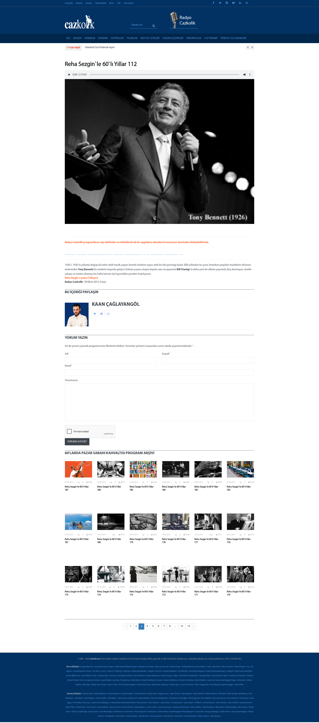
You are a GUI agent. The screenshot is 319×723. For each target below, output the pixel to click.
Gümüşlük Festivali (124, 676)
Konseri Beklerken (171, 680)
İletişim (89, 3)
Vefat (197, 685)
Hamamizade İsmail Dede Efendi (123, 703)
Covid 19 (110, 671)
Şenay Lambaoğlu (212, 712)
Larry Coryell (151, 707)
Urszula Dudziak (190, 716)
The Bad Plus (110, 716)
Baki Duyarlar (187, 694)
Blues (111, 3)
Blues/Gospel (240, 667)
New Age (86, 685)
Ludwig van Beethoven (180, 707)
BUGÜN (77, 38)
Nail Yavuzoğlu (230, 707)
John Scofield (233, 703)
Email (68, 366)
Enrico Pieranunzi (219, 698)
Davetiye (118, 671)
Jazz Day (116, 680)
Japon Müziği (106, 680)
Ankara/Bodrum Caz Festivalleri (194, 667)
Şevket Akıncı (225, 712)
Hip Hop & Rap (204, 676)
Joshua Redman (245, 703)
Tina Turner (120, 716)
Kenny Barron (103, 707)
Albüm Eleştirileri (172, 38)
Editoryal (127, 671)
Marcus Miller (196, 707)
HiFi (119, 3)
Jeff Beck (198, 703)
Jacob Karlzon (177, 703)
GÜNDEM (103, 38)
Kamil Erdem (70, 707)
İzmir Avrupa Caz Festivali (90, 680)
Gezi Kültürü (86, 676)
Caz (248, 667)
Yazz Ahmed (215, 716)
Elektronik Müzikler (139, 671)
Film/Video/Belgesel (197, 671)
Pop (115, 685)
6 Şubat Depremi (86, 667)
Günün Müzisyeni (153, 676)
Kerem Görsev (127, 707)
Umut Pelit (178, 716)
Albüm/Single (175, 667)
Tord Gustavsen (156, 716)
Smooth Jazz (174, 685)
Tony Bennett (144, 716)
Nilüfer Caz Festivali (98, 685)
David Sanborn (144, 698)
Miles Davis (219, 707)
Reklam (79, 3)
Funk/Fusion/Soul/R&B (243, 671)
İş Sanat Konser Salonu (220, 676)
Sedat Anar (200, 712)
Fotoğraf (229, 671)
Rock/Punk (156, 685)
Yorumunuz (71, 380)
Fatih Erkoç (244, 698)
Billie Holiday (232, 694)
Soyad (166, 354)
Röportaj (164, 685)
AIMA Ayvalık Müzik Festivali (126, 667)
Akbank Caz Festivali (146, 667)
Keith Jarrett (92, 707)
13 (188, 626)
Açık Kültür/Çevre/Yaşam (104, 667)
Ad (67, 354)
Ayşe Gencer (164, 694)
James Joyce (188, 703)
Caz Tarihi (96, 671)
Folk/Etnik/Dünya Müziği (215, 671)
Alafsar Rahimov (100, 694)
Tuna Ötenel (168, 716)
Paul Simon (129, 712)
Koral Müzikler (200, 680)
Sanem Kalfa (162, 712)
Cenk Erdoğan (89, 698)
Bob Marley (243, 694)
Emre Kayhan (206, 698)
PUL (68, 38)
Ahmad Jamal (87, 694)
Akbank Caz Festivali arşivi (99, 47)
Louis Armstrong (164, 707)
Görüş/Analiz (103, 676)
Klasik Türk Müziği (149, 680)
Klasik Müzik (100, 3)
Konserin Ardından (186, 680)
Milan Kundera (208, 707)
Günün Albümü (139, 676)
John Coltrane (221, 703)
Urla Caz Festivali (186, 685)
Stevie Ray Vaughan (239, 712)
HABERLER (89, 38)
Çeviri (103, 671)
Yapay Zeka (204, 685)
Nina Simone (243, 707)
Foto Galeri (128, 3)
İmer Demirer (154, 703)
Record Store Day (143, 685)
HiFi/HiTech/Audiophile (189, 676)
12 (181, 626)
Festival (158, 671)
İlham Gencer (142, 703)
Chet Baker (112, 698)
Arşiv (209, 667)
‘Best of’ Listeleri (150, 38)
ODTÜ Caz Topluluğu (79, 712)
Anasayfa (69, 3)
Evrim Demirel (232, 698)
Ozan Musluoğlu (106, 712)
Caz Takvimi (210, 38)
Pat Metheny (118, 712)
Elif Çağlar (183, 698)
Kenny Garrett (115, 707)
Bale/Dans (216, 667)
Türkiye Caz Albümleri (233, 38)
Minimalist (241, 680)
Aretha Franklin (127, 694)
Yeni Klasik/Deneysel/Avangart (221, 685)
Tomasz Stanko (131, 716)
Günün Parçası (166, 676)
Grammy (112, 676)
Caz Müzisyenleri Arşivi (82, 671)
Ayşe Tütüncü (175, 694)
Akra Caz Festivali (161, 667)
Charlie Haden (101, 698)
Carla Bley (78, 698)
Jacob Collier (165, 703)
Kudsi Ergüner (140, 707)
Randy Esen (152, 712)
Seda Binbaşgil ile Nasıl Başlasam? (181, 712)
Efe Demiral (173, 698)
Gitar (95, 676)
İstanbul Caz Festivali (238, 676)
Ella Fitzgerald (194, 698)
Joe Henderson (208, 703)
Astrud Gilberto (140, 694)
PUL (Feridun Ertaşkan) (127, 685)
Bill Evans (222, 694)
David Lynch (132, 698)
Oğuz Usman (93, 712)
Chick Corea (122, 698)
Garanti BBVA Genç (73, 676)
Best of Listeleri (228, 667)
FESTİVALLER (117, 38)
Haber (175, 676)
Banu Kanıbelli (198, 694)
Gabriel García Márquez (100, 703)
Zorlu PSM (239, 685)
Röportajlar (193, 38)
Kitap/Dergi (125, 680)
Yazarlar (132, 38)
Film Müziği (182, 671)
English (151, 671)
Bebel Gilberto (211, 694)
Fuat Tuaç (86, 703)
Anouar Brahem (114, 694)
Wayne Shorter (203, 716)
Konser (159, 680)
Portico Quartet (141, 712)
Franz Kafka (77, 703)
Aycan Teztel (153, 694)
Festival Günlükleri (170, 671)
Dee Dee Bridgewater (159, 698)
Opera (110, 685)
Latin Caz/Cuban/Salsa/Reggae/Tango (222, 680)
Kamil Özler (81, 707)
